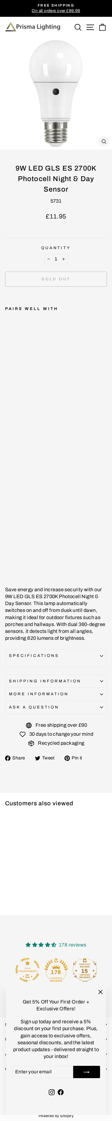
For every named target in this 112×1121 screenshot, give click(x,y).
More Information (39, 694)
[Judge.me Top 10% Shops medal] (85, 970)
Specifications (34, 655)
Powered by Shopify (56, 1116)
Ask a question (34, 707)
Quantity (56, 248)
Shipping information (45, 681)
